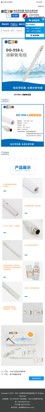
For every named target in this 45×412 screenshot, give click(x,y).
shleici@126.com (24, 402)
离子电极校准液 (15, 374)
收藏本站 (41, 6)
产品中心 (13, 24)
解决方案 (22, 24)
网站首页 (5, 24)
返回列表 (35, 378)
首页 (12, 30)
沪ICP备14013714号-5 (22, 404)
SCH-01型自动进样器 (17, 371)
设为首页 (39, 2)
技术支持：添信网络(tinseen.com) (22, 407)
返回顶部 (35, 35)
